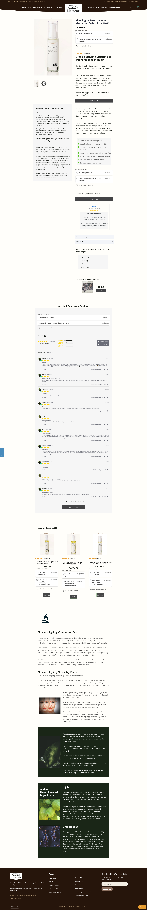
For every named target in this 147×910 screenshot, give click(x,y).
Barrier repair (85, 261)
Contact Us (52, 878)
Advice (90, 7)
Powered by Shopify (82, 906)
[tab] (41, 353)
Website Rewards (114, 7)
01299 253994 (135, 1)
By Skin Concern (38, 7)
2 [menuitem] (68, 501)
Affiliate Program (54, 885)
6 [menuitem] (75, 501)
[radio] (77, 34)
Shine (82, 264)
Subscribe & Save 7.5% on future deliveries (90, 40)
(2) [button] (64, 343)
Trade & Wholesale (55, 892)
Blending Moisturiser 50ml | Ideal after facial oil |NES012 (92, 22)
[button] (103, 344)
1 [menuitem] (66, 501)
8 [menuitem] (78, 501)
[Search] (130, 8)
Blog (97, 7)
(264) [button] (65, 340)
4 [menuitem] (71, 501)
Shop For (50, 7)
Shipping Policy (80, 881)
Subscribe (107, 889)
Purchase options (81, 30)
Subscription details (86, 46)
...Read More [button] (81, 366)
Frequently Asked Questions (84, 892)
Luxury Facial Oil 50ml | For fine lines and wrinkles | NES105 (47, 562)
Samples (59, 7)
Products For (26, 7)
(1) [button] (64, 346)
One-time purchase (85, 33)
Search (51, 882)
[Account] (134, 7)
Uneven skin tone (87, 267)
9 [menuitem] (80, 501)
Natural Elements (69, 906)
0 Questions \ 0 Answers (43, 343)
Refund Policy (79, 885)
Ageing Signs (85, 257)
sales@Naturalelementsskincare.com (116, 1)
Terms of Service (80, 878)
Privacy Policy (79, 888)
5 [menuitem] (73, 501)
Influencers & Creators (56, 889)
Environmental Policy (81, 895)
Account (104, 7)
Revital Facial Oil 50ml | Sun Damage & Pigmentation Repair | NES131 (73, 563)
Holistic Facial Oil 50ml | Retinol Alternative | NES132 (100, 562)
